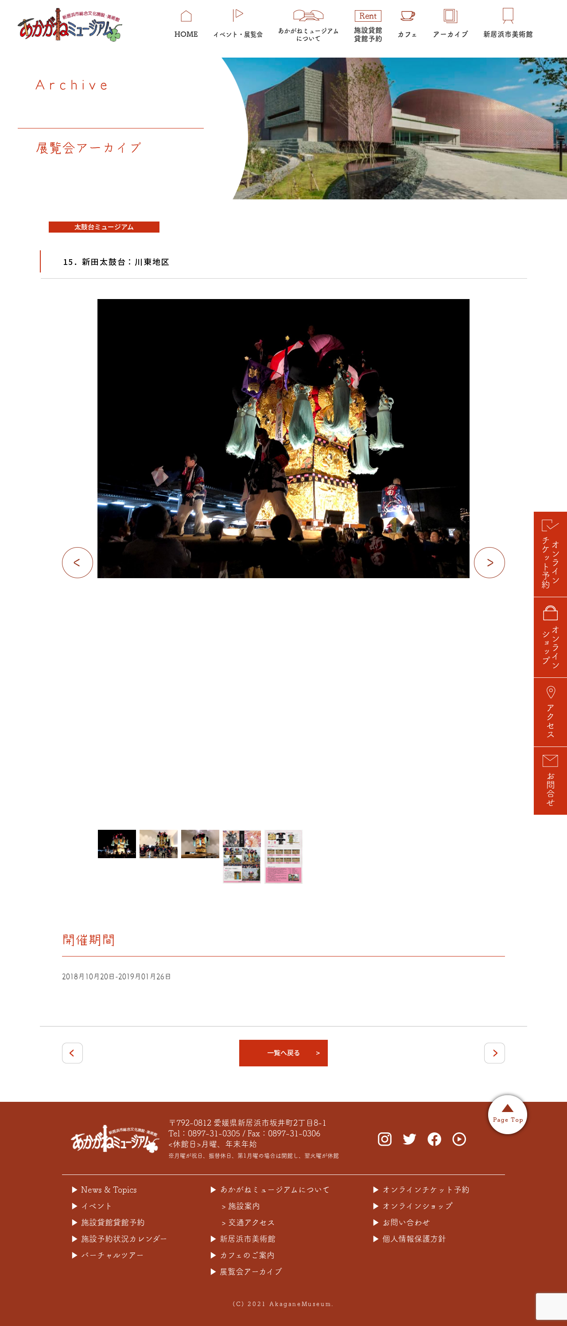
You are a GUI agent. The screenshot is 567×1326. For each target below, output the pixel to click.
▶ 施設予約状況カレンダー (119, 1239)
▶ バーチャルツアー (107, 1255)
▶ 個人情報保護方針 (409, 1239)
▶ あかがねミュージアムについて (270, 1190)
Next (489, 562)
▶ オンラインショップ (412, 1206)
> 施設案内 (240, 1206)
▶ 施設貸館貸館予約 (108, 1222)
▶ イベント (92, 1206)
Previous (77, 562)
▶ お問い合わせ (401, 1222)
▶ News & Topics (104, 1190)
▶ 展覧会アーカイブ (246, 1271)
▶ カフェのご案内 (242, 1255)
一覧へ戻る (283, 1052)
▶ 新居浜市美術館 (243, 1239)
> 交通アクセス (248, 1222)
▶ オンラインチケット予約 (421, 1190)
